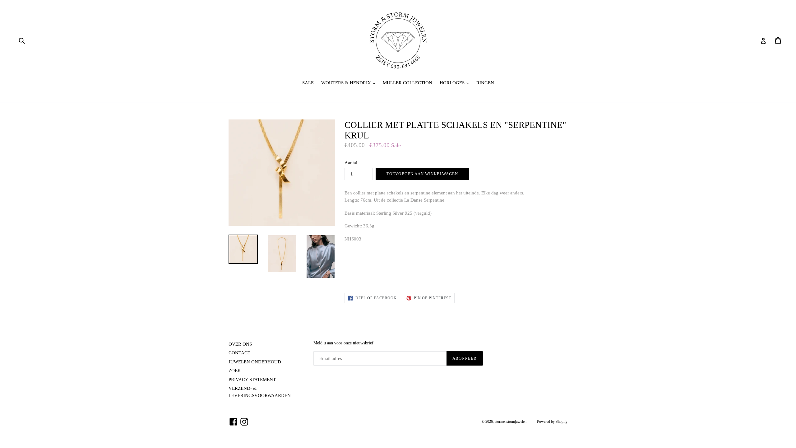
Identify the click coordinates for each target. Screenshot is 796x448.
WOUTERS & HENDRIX (349, 82)
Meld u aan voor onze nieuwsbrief (343, 343)
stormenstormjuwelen (510, 421)
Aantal (351, 162)
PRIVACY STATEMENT (252, 379)
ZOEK (235, 370)
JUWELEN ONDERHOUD (255, 361)
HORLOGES (456, 82)
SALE (308, 82)
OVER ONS (240, 344)
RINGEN (485, 82)
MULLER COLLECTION (407, 82)
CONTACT (239, 352)
